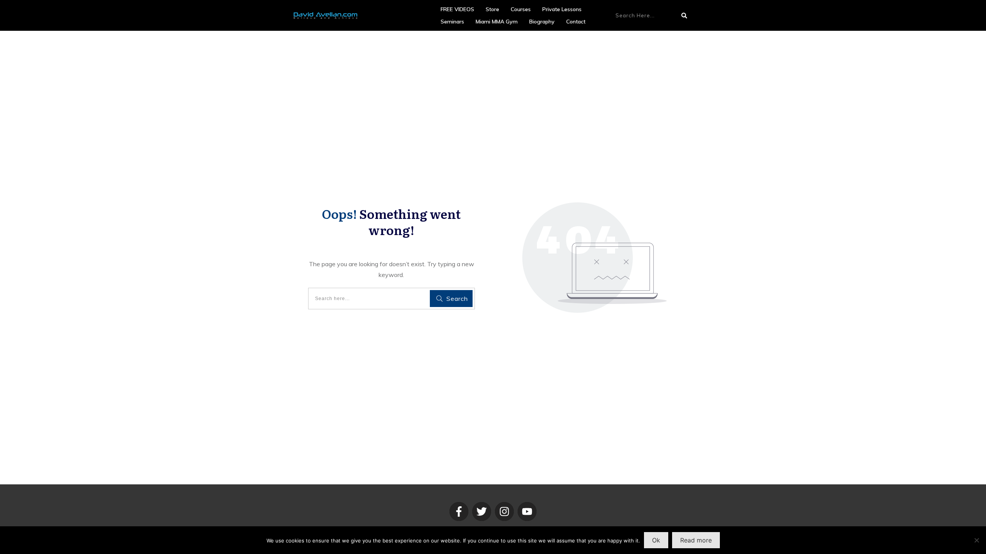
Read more (696, 540)
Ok (656, 540)
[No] (976, 540)
